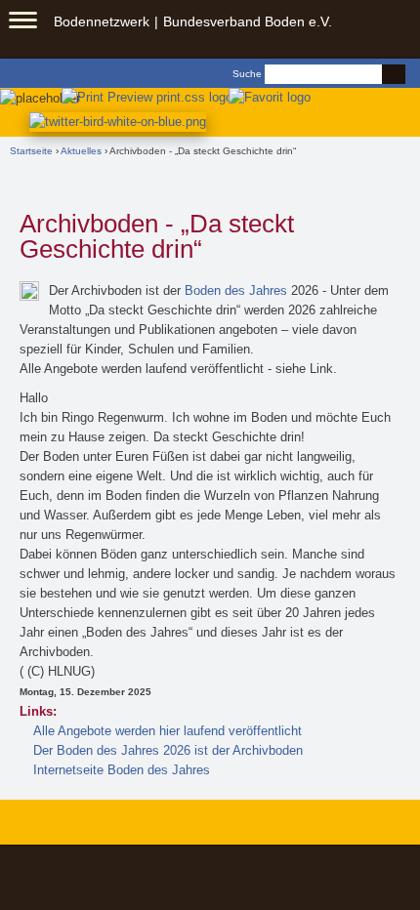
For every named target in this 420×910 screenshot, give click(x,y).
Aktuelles (81, 150)
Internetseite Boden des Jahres (121, 770)
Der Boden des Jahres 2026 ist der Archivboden (168, 750)
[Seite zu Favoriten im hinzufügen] (271, 96)
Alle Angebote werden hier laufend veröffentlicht (167, 731)
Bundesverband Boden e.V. (247, 21)
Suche (247, 73)
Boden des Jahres (236, 290)
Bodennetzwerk (101, 21)
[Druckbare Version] (143, 96)
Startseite (31, 150)
